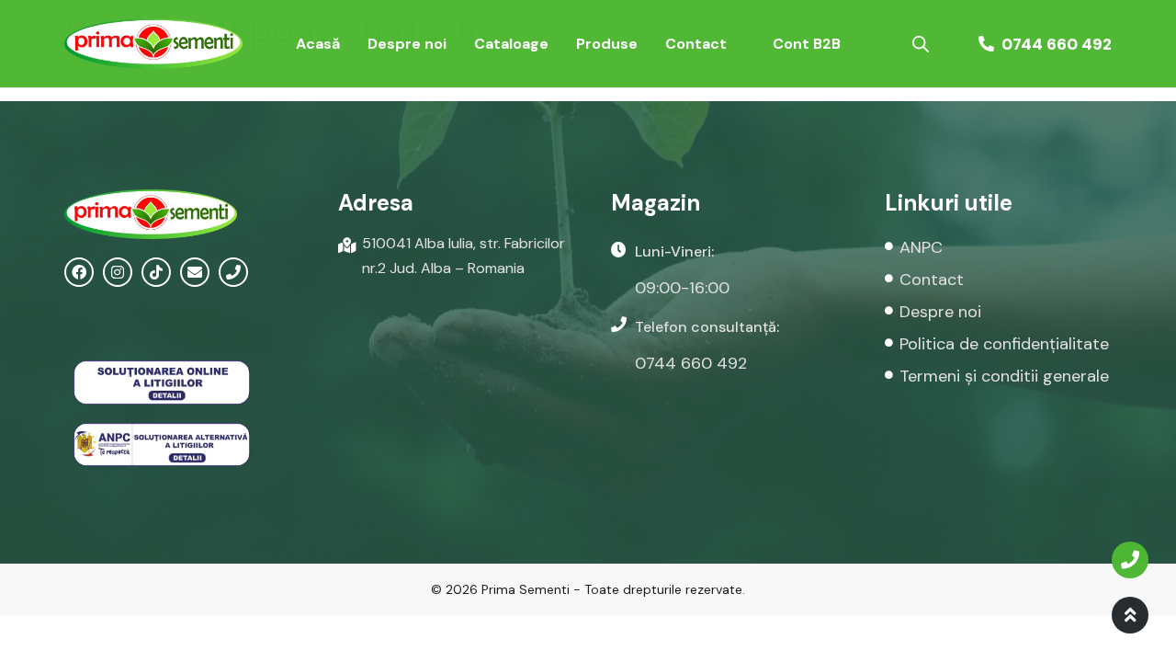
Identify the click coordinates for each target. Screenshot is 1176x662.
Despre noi (407, 43)
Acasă (318, 43)
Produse (607, 43)
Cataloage (511, 43)
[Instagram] (117, 272)
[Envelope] (194, 272)
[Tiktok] (156, 272)
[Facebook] (79, 272)
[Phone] (233, 272)
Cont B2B (807, 43)
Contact (696, 43)
